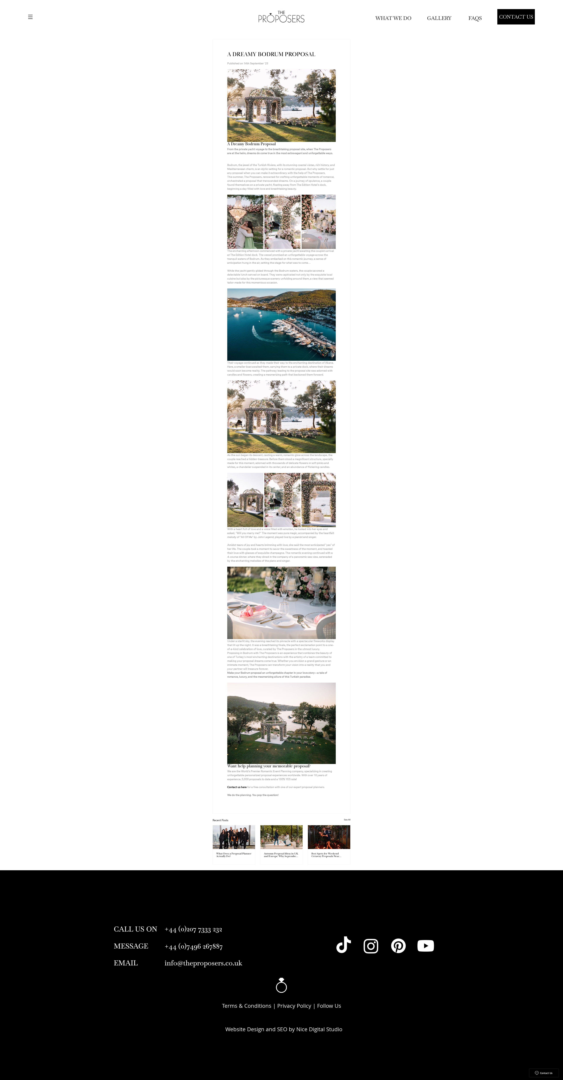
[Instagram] (371, 946)
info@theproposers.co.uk (203, 962)
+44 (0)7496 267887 (194, 946)
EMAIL (126, 962)
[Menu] (30, 17)
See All (347, 819)
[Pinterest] (398, 946)
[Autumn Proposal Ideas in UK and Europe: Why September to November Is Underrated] (281, 837)
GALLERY (440, 18)
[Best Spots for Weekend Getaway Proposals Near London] (329, 837)
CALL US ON (135, 929)
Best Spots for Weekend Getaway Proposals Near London (325, 855)
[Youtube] (425, 946)
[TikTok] (343, 946)
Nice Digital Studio (319, 1029)
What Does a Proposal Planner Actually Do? (233, 855)
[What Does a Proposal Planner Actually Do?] (234, 837)
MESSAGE (131, 946)
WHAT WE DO (393, 18)
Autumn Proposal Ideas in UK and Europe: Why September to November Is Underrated (281, 855)
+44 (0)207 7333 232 (193, 928)
